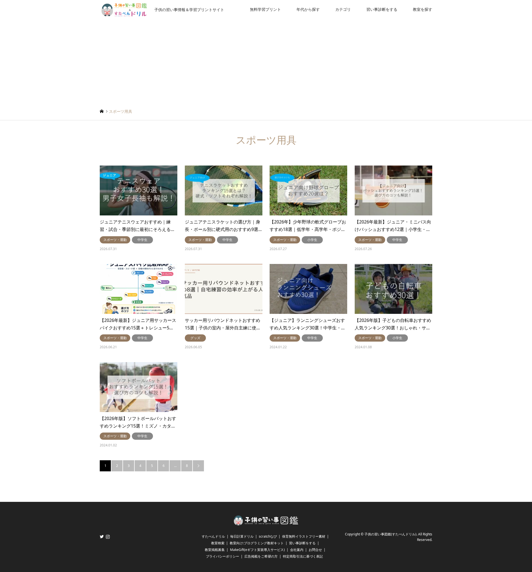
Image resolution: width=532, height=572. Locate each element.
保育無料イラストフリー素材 (303, 536)
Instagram (108, 536)
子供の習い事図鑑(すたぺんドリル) (390, 534)
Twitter (102, 536)
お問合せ (315, 549)
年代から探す (308, 9)
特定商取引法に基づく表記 (303, 556)
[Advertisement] (266, 60)
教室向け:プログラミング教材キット (257, 543)
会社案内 (296, 549)
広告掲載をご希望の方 (261, 556)
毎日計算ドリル (242, 536)
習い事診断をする (381, 9)
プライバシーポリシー (222, 556)
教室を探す (422, 9)
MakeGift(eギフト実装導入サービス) (257, 549)
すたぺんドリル (213, 536)
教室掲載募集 (215, 549)
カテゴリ (343, 9)
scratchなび (268, 536)
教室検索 (217, 543)
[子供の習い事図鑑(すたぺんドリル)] (266, 523)
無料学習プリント (265, 9)
